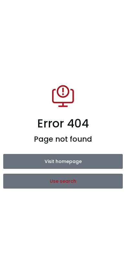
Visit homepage (63, 161)
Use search (63, 181)
